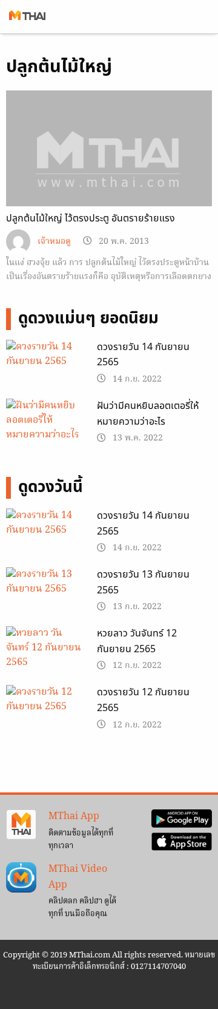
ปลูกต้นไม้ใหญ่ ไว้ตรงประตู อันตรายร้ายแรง (90, 218)
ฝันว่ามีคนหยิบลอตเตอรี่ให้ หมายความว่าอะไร (148, 414)
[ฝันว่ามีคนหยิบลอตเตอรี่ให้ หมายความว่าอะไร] (45, 421)
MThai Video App (77, 877)
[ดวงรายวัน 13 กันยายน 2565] (45, 595)
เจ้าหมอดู (54, 242)
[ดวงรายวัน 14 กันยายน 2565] (45, 368)
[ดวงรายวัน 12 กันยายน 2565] (45, 713)
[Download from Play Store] (181, 819)
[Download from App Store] (181, 841)
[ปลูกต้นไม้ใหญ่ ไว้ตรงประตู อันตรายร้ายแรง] (109, 168)
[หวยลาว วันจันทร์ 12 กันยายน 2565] (45, 654)
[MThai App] (21, 825)
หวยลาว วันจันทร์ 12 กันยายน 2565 (137, 641)
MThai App (73, 817)
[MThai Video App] (21, 877)
